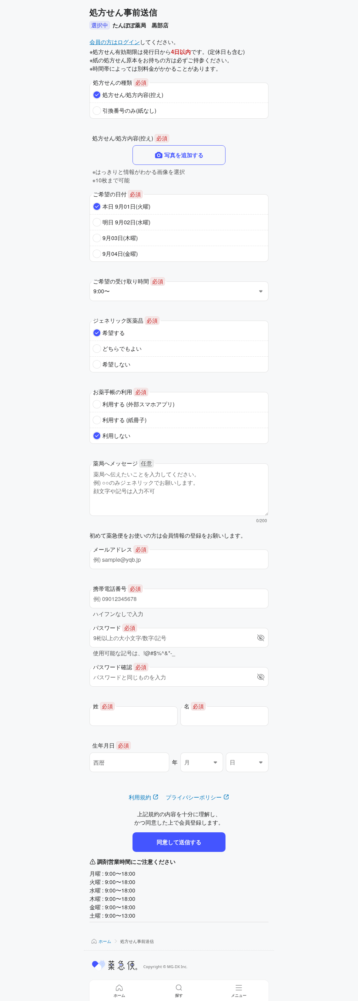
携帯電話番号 (117, 588)
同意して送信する (179, 842)
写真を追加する (183, 155)
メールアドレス (119, 549)
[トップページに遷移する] (115, 965)
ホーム (105, 941)
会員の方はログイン (115, 42)
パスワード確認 (119, 667)
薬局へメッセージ (122, 463)
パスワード (114, 628)
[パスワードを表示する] (260, 637)
